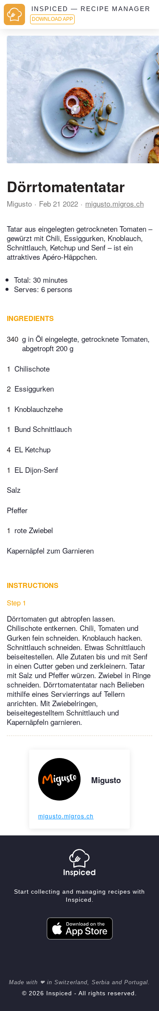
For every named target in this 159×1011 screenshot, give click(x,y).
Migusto (19, 203)
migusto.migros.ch (114, 203)
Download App (52, 19)
